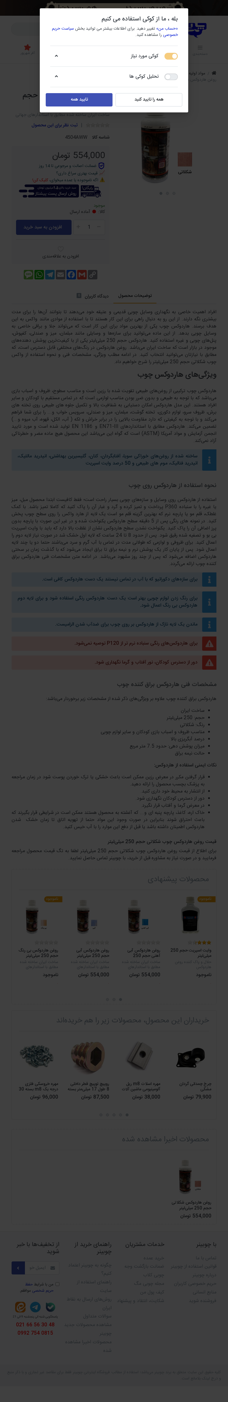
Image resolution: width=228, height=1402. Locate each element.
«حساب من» (167, 28)
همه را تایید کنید (149, 99)
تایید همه (79, 99)
